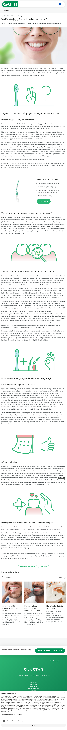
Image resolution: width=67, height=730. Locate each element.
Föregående (8, 577)
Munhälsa (33, 682)
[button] (44, 201)
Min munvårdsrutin (33, 688)
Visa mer (6, 10)
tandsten (31, 151)
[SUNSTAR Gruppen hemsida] (33, 670)
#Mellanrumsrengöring (27, 566)
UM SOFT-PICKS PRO (12, 163)
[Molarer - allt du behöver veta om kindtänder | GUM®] (34, 592)
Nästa (60, 577)
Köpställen (33, 686)
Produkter (33, 684)
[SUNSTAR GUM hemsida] (10, 4)
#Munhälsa (43, 566)
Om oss (33, 690)
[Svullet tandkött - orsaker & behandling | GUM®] (12, 592)
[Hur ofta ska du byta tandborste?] (56, 592)
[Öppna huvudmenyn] (63, 4)
